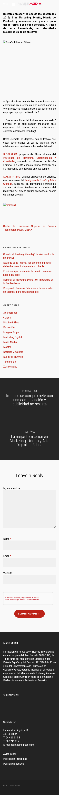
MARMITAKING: (11, 176)
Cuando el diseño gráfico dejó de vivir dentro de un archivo (28, 256)
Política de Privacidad (15, 758)
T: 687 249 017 (11, 741)
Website (7, 573)
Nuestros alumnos (13, 356)
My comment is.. (12, 488)
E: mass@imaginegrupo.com (18, 744)
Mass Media (10, 342)
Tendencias (9, 361)
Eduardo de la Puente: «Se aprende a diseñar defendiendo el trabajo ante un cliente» (27, 264)
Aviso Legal (9, 753)
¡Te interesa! (10, 312)
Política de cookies (13, 763)
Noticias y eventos (13, 351)
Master (7, 347)
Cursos (7, 317)
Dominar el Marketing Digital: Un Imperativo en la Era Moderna (28, 281)
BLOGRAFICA (10, 154)
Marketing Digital (12, 337)
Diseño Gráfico (11, 322)
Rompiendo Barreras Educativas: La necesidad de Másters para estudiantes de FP (28, 290)
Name (7, 538)
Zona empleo (10, 366)
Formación (9, 327)
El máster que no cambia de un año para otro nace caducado (27, 273)
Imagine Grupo (11, 332)
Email (7, 555)
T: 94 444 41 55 (11, 737)
